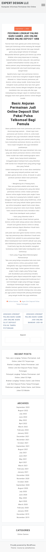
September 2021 (23, 446)
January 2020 (23, 511)
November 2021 (23, 440)
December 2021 (23, 436)
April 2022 (23, 423)
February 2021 (23, 469)
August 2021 (23, 449)
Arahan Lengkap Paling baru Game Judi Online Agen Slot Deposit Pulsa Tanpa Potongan (12, 321)
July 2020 (23, 492)
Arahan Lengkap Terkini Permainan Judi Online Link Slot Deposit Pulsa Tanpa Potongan (23, 368)
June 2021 (23, 456)
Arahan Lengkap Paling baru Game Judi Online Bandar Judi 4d (34, 318)
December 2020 (23, 475)
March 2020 (23, 504)
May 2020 (23, 498)
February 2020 (23, 508)
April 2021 (23, 462)
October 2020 (23, 482)
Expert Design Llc (15, 3)
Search (23, 335)
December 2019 (23, 514)
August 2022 (23, 411)
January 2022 (23, 433)
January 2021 (23, 472)
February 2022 (23, 430)
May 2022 (23, 420)
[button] (43, 5)
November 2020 (23, 479)
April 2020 (23, 501)
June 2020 (23, 495)
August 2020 (23, 488)
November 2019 (23, 517)
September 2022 (23, 407)
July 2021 (23, 453)
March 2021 (23, 466)
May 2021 (23, 459)
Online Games (13, 301)
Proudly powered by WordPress (23, 545)
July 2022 (23, 414)
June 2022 (23, 417)
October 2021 (23, 443)
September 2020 (23, 485)
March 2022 (23, 427)
